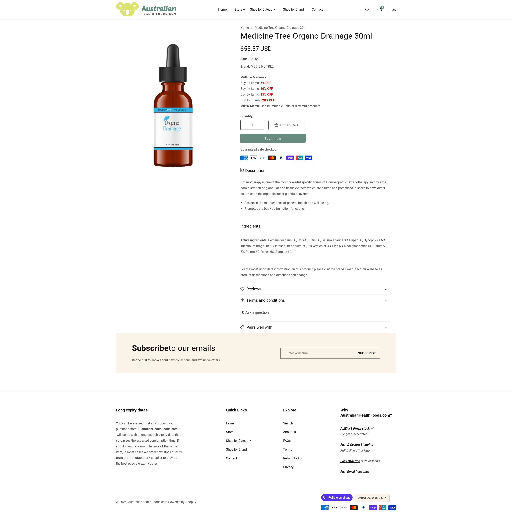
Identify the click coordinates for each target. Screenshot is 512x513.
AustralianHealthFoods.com (157, 429)
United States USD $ (370, 497)
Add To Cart (288, 125)
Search (288, 423)
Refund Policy (293, 458)
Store (229, 432)
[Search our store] (369, 10)
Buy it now (272, 139)
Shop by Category (262, 9)
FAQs (287, 441)
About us (289, 432)
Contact (317, 9)
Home (222, 9)
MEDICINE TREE (262, 66)
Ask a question (257, 312)
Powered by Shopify (182, 502)
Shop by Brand (293, 9)
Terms (287, 449)
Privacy (288, 467)
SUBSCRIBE (367, 353)
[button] (238, 9)
